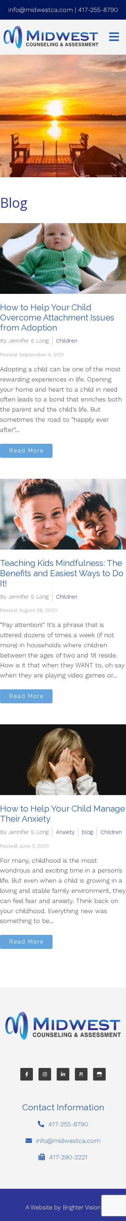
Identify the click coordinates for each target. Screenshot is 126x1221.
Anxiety (65, 832)
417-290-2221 (68, 1157)
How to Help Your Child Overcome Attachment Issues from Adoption (57, 317)
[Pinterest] (81, 1074)
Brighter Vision (81, 1207)
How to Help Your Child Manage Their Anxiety (62, 813)
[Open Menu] (114, 37)
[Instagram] (44, 1074)
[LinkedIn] (63, 1074)
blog (87, 832)
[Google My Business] (99, 1074)
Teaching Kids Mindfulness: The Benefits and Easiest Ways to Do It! (62, 573)
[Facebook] (26, 1074)
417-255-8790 (98, 9)
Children (66, 340)
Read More (26, 450)
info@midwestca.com (40, 9)
